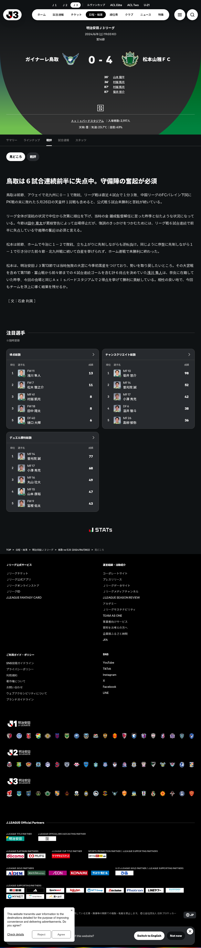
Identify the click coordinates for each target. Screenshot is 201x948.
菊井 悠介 (119, 91)
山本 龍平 (119, 77)
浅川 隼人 (154, 272)
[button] (179, 14)
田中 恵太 (35, 223)
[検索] (192, 14)
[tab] (11, 140)
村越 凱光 (119, 82)
